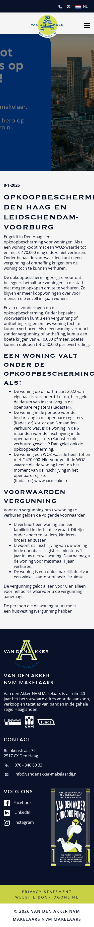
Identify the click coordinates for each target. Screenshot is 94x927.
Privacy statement (47, 891)
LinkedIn (22, 812)
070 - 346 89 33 (28, 765)
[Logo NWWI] (13, 721)
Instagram (24, 822)
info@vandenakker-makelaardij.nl (45, 774)
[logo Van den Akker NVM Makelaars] (26, 654)
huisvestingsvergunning (34, 611)
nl (85, 6)
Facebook (23, 802)
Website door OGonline (47, 897)
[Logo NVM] (29, 721)
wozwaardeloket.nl (51, 480)
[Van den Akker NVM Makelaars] (47, 24)
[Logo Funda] (46, 721)
